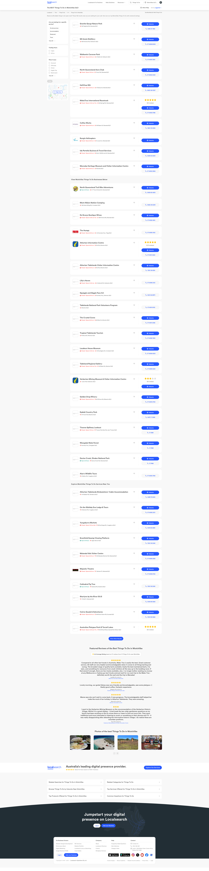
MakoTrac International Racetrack (116, 678)
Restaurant (53, 34)
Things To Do (62, 12)
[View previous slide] (114, 753)
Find (56, 12)
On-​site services (54, 28)
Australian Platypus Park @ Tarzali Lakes (116, 690)
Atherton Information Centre (116, 702)
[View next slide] (117, 753)
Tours (51, 37)
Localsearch (49, 12)
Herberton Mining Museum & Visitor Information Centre (116, 723)
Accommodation (54, 31)
